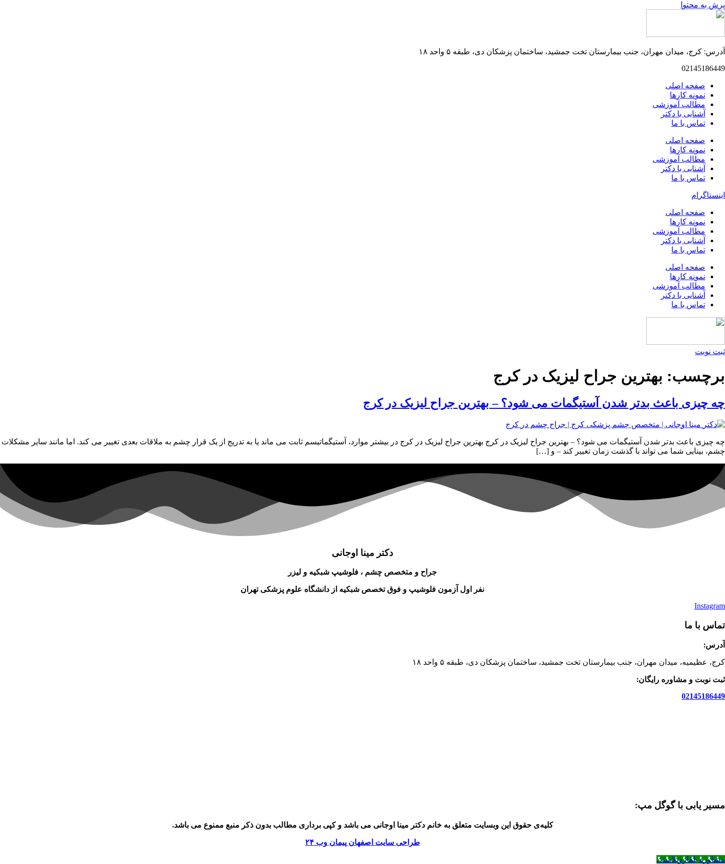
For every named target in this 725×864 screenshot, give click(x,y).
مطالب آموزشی (678, 104)
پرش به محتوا (703, 4)
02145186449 (703, 696)
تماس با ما (688, 123)
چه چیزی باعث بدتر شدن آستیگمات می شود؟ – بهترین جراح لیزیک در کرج (544, 402)
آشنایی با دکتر (683, 113)
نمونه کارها (687, 95)
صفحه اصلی (685, 85)
